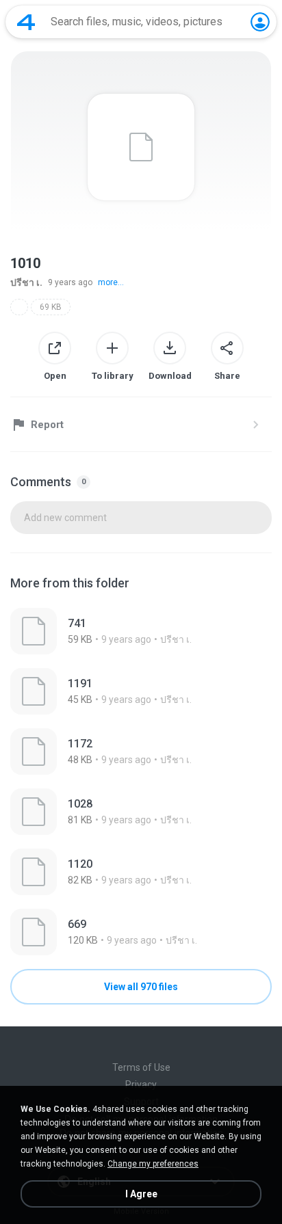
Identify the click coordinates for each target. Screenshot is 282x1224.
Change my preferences (152, 1164)
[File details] (141, 631)
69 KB (51, 307)
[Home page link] (26, 22)
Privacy (141, 1084)
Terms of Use (141, 1067)
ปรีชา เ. (26, 282)
